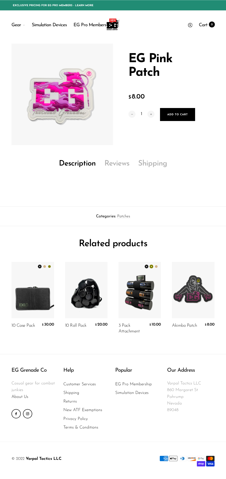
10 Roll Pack (76, 325)
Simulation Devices (49, 25)
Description (77, 164)
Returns (70, 401)
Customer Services (79, 384)
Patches (123, 216)
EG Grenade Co (29, 370)
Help (68, 370)
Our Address (181, 370)
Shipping (152, 164)
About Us (19, 397)
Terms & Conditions (80, 427)
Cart (206, 25)
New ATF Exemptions (82, 410)
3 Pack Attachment (129, 328)
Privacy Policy (75, 419)
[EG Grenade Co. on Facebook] (16, 413)
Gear (16, 25)
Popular (123, 370)
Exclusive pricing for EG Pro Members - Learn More (53, 5)
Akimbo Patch (184, 325)
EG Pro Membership (92, 24)
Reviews (116, 164)
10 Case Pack (23, 325)
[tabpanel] (62, 94)
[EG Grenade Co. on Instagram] (27, 413)
